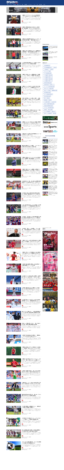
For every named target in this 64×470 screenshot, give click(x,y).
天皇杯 (45, 109)
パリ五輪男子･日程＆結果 (48, 75)
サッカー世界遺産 (47, 111)
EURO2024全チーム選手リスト (49, 84)
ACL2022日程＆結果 (47, 96)
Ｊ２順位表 (46, 69)
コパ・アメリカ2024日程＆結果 (49, 86)
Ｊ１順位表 (54, 67)
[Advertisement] (50, 28)
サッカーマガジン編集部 (27, 22)
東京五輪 (54, 113)
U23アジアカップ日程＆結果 (48, 88)
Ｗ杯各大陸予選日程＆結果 (48, 105)
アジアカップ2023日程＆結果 (48, 107)
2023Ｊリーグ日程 (47, 90)
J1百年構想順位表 (47, 65)
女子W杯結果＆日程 (47, 92)
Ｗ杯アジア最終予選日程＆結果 (49, 103)
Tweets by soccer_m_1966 (47, 227)
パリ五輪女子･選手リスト (48, 80)
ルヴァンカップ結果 (47, 71)
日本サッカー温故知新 (47, 113)
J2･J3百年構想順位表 (47, 67)
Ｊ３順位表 (51, 69)
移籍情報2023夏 (54, 90)
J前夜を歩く (53, 111)
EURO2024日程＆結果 (47, 82)
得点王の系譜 (50, 109)
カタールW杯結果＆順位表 (48, 94)
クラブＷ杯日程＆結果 (47, 73)
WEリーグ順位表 (46, 98)
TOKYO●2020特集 (50, 136)
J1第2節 (10, 10)
